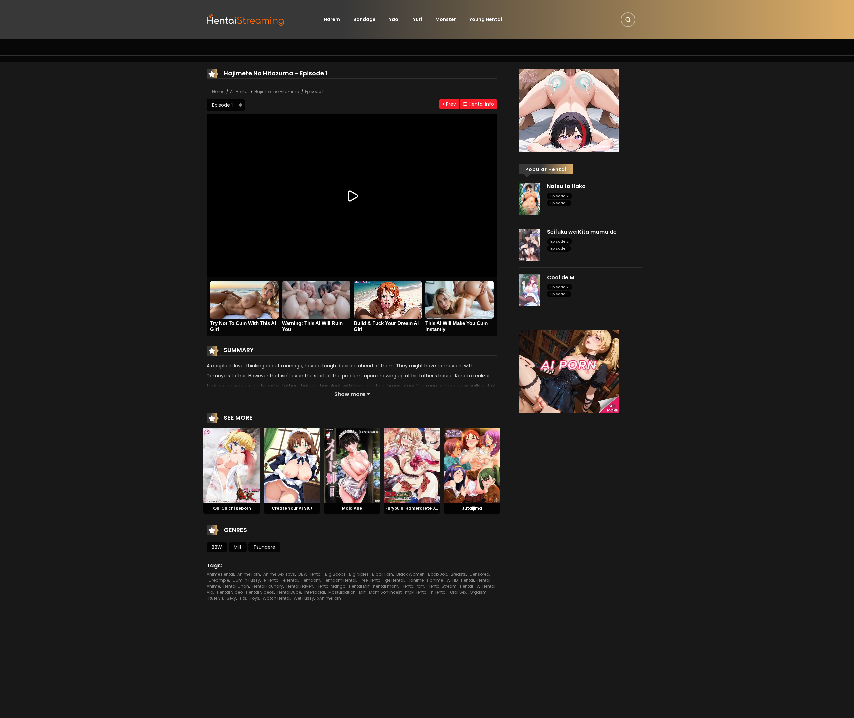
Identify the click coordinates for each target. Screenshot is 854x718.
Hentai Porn (413, 586)
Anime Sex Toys (279, 574)
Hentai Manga (331, 586)
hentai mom (385, 586)
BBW (217, 547)
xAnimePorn (329, 598)
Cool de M (560, 277)
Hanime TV (438, 580)
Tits (242, 598)
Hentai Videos (260, 592)
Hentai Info (480, 104)
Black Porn (382, 574)
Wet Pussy (304, 598)
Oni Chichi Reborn (232, 508)
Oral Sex (458, 592)
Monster (445, 19)
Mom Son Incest (385, 592)
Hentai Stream (442, 586)
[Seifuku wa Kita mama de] (529, 244)
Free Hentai (371, 580)
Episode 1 (314, 91)
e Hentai (271, 580)
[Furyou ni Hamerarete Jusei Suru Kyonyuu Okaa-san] (412, 465)
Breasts (458, 574)
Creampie (218, 580)
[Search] (628, 19)
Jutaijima (472, 508)
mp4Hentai (416, 592)
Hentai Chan (236, 586)
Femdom (311, 580)
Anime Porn (248, 574)
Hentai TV (469, 586)
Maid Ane (352, 508)
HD (455, 580)
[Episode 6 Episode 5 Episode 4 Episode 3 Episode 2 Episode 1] (226, 105)
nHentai (439, 592)
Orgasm (478, 592)
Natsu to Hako (566, 186)
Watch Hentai (276, 598)
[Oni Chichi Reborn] (231, 465)
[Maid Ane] (352, 465)
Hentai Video (230, 592)
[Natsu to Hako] (529, 198)
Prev (450, 104)
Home (218, 91)
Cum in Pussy (246, 580)
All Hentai (239, 91)
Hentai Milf (359, 586)
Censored (479, 574)
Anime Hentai (220, 574)
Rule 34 (215, 598)
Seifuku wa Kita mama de (582, 232)
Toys (254, 598)
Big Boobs (335, 574)
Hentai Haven (299, 586)
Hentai (467, 580)
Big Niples (359, 574)
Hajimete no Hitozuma (276, 91)
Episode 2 (559, 196)
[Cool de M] (529, 289)
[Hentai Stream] (245, 19)
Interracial (314, 592)
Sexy (231, 598)
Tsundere (264, 547)
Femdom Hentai (340, 580)
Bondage (364, 19)
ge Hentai (394, 580)
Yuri (417, 19)
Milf (238, 547)
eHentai (290, 580)
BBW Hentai (310, 574)
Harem (332, 19)
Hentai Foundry (267, 586)
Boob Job (437, 574)
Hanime (416, 580)
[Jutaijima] (472, 465)
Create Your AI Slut (292, 508)
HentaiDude (289, 592)
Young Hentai (485, 19)
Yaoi (394, 19)
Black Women (410, 574)
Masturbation (342, 592)
